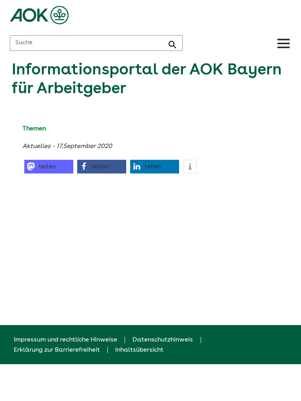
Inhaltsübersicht (139, 350)
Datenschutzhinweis (162, 340)
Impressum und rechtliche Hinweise (65, 340)
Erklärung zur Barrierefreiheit (57, 350)
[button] (48, 166)
